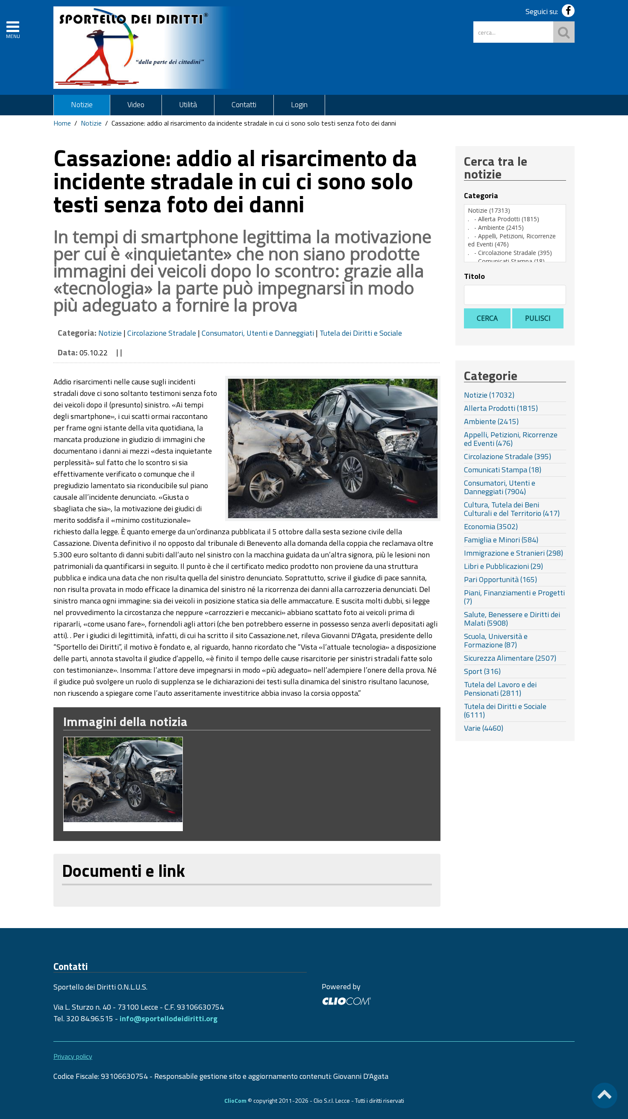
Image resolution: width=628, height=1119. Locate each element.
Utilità (188, 104)
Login (299, 104)
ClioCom (235, 1100)
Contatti (244, 104)
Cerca (487, 318)
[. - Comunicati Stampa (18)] (515, 261)
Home (62, 123)
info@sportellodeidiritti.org (168, 1018)
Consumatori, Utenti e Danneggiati (258, 333)
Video (135, 104)
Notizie (82, 104)
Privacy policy (72, 1056)
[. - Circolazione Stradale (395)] (515, 253)
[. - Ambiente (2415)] (515, 227)
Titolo (474, 276)
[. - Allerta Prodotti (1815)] (515, 219)
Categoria (481, 195)
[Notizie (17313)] (515, 210)
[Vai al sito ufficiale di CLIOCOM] (346, 1000)
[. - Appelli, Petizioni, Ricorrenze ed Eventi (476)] (515, 240)
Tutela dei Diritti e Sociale (361, 333)
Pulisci (538, 318)
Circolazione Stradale (161, 333)
